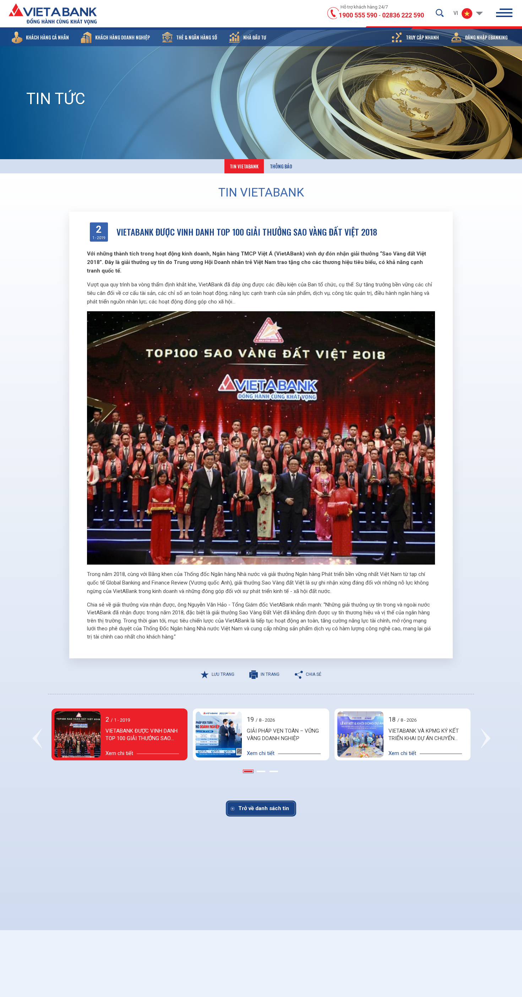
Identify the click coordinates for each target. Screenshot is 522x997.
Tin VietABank (244, 166)
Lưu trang (223, 674)
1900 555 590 (358, 15)
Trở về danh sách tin (263, 808)
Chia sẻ (313, 674)
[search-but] (440, 13)
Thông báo (281, 166)
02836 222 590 (403, 15)
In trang (270, 674)
